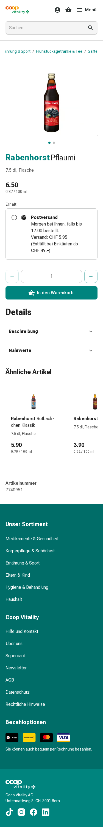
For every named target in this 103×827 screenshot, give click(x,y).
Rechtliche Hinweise (25, 704)
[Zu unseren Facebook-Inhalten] (33, 812)
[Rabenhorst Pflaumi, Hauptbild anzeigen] (49, 143)
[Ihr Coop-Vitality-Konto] (56, 9)
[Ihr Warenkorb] (68, 9)
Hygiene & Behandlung (26, 587)
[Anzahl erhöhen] (91, 276)
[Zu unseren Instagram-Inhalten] (21, 812)
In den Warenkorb (55, 292)
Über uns (14, 643)
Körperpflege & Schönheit (30, 550)
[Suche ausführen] (90, 28)
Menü (90, 9)
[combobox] (44, 28)
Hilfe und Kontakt (21, 631)
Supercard (15, 655)
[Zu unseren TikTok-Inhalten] (9, 812)
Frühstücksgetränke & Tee (59, 51)
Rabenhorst (27, 157)
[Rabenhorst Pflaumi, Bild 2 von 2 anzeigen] (54, 143)
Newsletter (16, 667)
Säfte (93, 51)
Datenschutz (17, 692)
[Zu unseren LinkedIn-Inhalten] (45, 812)
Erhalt (10, 204)
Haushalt (13, 599)
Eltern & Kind (17, 575)
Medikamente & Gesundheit (32, 538)
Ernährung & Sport (22, 563)
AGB (9, 680)
